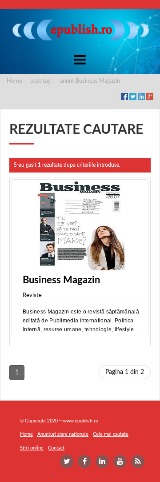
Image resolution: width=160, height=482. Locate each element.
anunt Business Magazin (90, 81)
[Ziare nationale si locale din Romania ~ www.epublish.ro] (80, 30)
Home (14, 81)
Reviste (32, 295)
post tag (40, 81)
